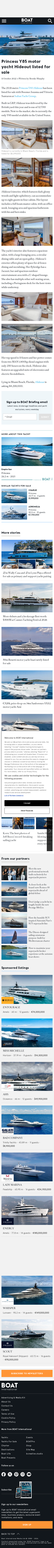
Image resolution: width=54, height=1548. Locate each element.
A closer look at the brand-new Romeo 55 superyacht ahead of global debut (39, 889)
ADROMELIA (34, 506)
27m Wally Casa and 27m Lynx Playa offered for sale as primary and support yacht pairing (27, 574)
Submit (45, 417)
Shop (28, 1446)
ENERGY (8, 1228)
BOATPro (30, 1441)
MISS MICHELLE (13, 1051)
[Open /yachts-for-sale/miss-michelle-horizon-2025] (27, 1032)
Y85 (30, 88)
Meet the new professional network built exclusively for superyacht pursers (39, 873)
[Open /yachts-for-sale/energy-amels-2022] (27, 1210)
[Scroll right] (50, 830)
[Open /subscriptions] (21, 1491)
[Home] (27, 21)
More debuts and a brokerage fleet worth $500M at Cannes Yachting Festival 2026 (25, 618)
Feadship (7, 1189)
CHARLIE (33, 490)
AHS (5, 1094)
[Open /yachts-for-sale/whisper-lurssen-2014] (27, 1290)
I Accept (27, 803)
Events (29, 1437)
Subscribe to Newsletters (27, 1373)
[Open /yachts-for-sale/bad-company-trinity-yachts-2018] (27, 1119)
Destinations (7, 1450)
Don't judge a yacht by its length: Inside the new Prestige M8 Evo (40, 904)
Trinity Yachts (9, 1142)
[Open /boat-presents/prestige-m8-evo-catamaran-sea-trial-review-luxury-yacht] (14, 904)
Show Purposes (27, 810)
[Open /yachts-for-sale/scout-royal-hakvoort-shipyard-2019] (27, 1333)
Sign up (27, 1525)
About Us (6, 1402)
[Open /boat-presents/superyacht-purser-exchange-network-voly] (14, 873)
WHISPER (9, 1308)
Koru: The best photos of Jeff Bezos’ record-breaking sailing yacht (17, 836)
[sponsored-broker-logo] (7, 1003)
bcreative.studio (34, 1454)
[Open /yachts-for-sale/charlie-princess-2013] (14, 496)
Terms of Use (7, 1414)
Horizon (7, 1055)
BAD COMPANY (13, 1138)
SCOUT (7, 1351)
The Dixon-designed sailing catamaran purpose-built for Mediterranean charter (39, 936)
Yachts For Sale (9, 1441)
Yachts (4, 1437)
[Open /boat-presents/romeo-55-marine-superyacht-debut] (14, 889)
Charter (5, 1446)
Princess (23, 88)
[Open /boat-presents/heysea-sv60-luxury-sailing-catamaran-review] (14, 936)
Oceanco (7, 1099)
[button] (47, 40)
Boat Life (6, 1454)
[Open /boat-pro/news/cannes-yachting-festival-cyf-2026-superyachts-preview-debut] (27, 597)
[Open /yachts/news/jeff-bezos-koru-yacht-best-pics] (18, 819)
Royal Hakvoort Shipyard (15, 1356)
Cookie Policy (8, 1418)
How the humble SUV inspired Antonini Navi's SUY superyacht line (40, 920)
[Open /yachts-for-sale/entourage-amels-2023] (27, 989)
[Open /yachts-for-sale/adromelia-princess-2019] (14, 512)
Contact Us (7, 1406)
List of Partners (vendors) (13, 796)
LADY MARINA (12, 1185)
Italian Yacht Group (25, 96)
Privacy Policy (8, 1422)
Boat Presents (8, 1458)
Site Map (30, 1450)
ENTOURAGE (11, 1007)
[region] (27, 774)
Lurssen (7, 1312)
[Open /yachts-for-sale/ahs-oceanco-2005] (27, 1076)
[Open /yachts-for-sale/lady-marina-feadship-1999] (27, 1167)
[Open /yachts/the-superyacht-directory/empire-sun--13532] (27, 451)
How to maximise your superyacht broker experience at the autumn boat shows (40, 952)
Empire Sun (6, 469)
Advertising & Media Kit (13, 1398)
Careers (5, 1410)
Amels (6, 1012)
